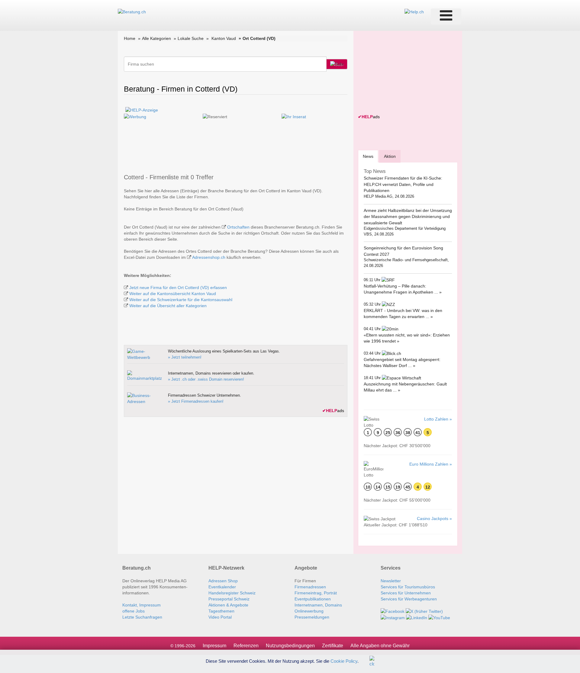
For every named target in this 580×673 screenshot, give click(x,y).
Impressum (214, 645)
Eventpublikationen (313, 599)
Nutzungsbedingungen (290, 645)
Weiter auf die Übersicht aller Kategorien (168, 305)
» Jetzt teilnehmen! (184, 357)
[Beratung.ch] (132, 11)
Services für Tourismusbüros (408, 586)
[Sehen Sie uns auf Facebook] (392, 611)
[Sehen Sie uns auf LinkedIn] (416, 617)
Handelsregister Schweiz (232, 592)
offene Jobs (133, 611)
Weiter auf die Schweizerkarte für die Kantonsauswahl (180, 299)
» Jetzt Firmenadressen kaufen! (196, 401)
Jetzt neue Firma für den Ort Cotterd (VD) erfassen (178, 287)
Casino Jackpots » (434, 518)
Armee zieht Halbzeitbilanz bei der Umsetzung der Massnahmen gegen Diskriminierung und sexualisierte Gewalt (408, 216)
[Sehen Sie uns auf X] (424, 611)
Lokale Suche (191, 38)
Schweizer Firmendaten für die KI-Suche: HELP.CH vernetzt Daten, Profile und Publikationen (403, 184)
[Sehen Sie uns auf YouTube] (439, 617)
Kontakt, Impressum (141, 605)
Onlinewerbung (309, 611)
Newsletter (391, 580)
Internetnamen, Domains (318, 605)
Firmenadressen (310, 586)
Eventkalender (222, 586)
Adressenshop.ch (208, 257)
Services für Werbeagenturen (409, 599)
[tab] (368, 156)
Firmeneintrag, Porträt (316, 592)
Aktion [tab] (390, 156)
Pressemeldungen (312, 617)
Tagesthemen (221, 611)
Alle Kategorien (156, 38)
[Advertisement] (403, 73)
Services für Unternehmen (406, 592)
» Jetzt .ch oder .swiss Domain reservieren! (206, 379)
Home (129, 38)
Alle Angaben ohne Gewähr (380, 645)
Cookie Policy (343, 660)
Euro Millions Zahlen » (430, 464)
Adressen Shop (223, 580)
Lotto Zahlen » (438, 419)
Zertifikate (332, 645)
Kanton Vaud (223, 38)
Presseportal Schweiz (229, 599)
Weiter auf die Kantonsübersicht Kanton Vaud (172, 293)
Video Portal (220, 617)
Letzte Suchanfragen (142, 617)
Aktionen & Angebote (228, 605)
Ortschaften (238, 227)
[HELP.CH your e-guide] (414, 11)
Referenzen (246, 645)
